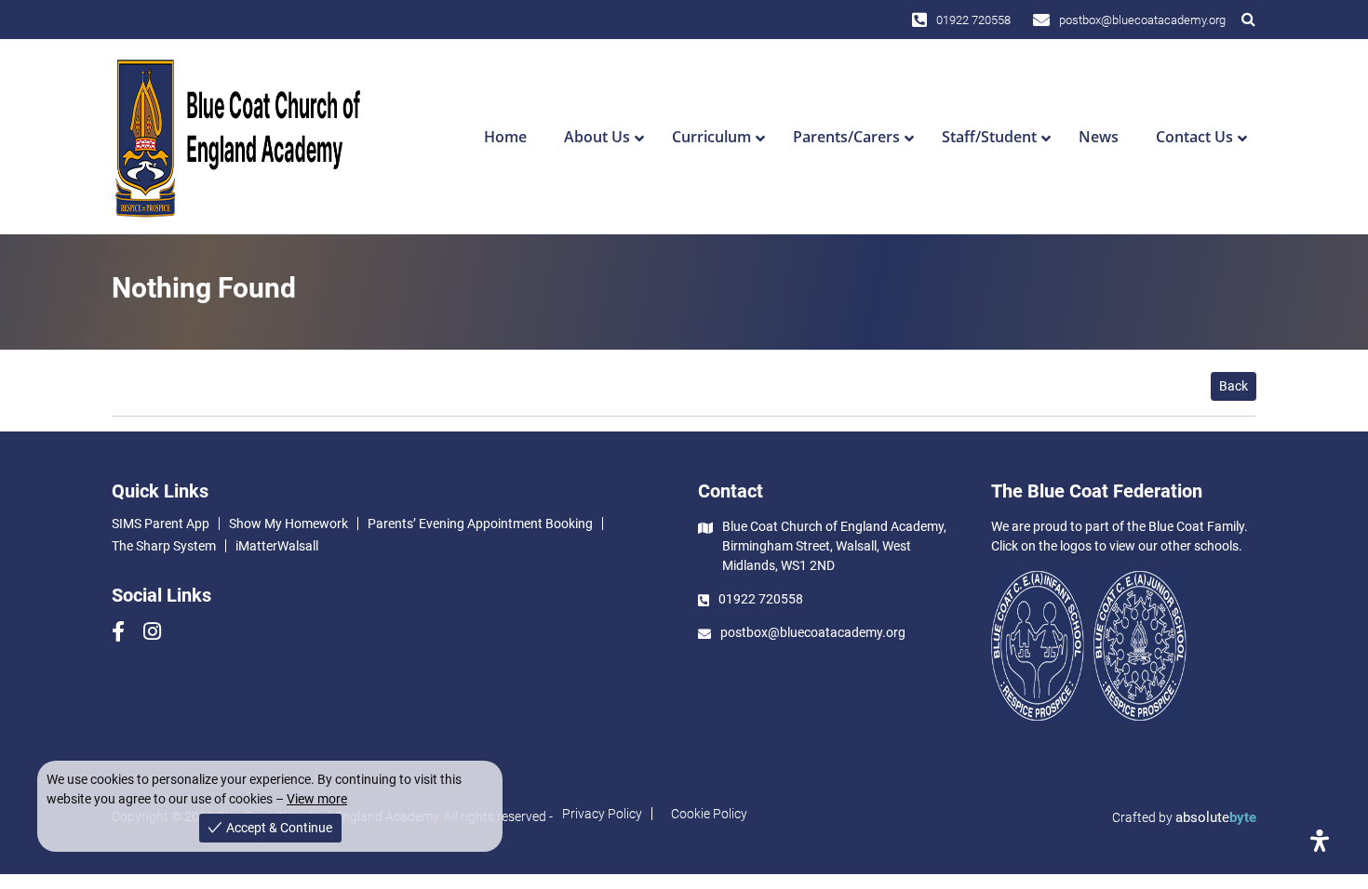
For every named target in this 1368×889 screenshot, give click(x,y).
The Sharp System (164, 545)
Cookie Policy (709, 813)
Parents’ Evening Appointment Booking (480, 523)
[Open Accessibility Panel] (1319, 840)
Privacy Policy (602, 813)
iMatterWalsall (276, 545)
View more (317, 798)
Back (1233, 385)
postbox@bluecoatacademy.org (1142, 20)
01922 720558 (973, 20)
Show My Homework (288, 523)
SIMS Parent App (160, 523)
